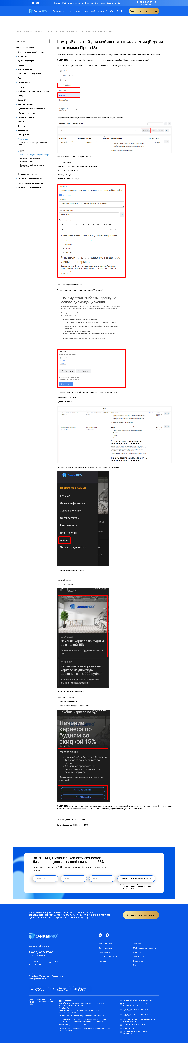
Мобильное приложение (72, 3)
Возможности (59, 11)
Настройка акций (26, 161)
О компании (100, 3)
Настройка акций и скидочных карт (34, 155)
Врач (20, 78)
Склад (21, 96)
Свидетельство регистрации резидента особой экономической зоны (139, 1020)
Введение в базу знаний (26, 48)
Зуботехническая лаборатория (31, 109)
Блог (120, 3)
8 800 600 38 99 (36, 964)
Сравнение (111, 3)
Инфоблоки (23, 130)
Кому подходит (74, 11)
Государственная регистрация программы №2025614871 (137, 1010)
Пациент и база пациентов (29, 74)
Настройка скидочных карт (30, 158)
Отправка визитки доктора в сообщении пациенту (33, 143)
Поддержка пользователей (30, 178)
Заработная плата (26, 117)
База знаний (89, 11)
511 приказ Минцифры (130, 1028)
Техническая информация (29, 187)
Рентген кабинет (25, 104)
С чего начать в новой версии (31, 52)
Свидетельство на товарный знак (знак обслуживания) (136, 1032)
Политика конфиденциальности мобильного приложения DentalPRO (138, 1004)
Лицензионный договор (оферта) (134, 1024)
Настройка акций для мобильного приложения (33, 166)
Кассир (21, 65)
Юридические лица (26, 113)
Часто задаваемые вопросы (30, 183)
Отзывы (57, 3)
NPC (22, 151)
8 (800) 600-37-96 (146, 2)
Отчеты (21, 126)
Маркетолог (23, 139)
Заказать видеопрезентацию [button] (144, 11)
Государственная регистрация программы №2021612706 (137, 1015)
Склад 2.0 (22, 100)
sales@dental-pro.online (39, 946)
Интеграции (23, 135)
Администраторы (26, 61)
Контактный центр (26, 69)
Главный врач (24, 82)
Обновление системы (27, 174)
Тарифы (120, 11)
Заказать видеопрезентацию (136, 878)
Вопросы (89, 3)
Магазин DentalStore (107, 11)
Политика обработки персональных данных (137, 1000)
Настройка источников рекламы (30, 148)
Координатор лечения (28, 87)
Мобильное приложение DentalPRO (33, 91)
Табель (21, 122)
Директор (22, 56)
